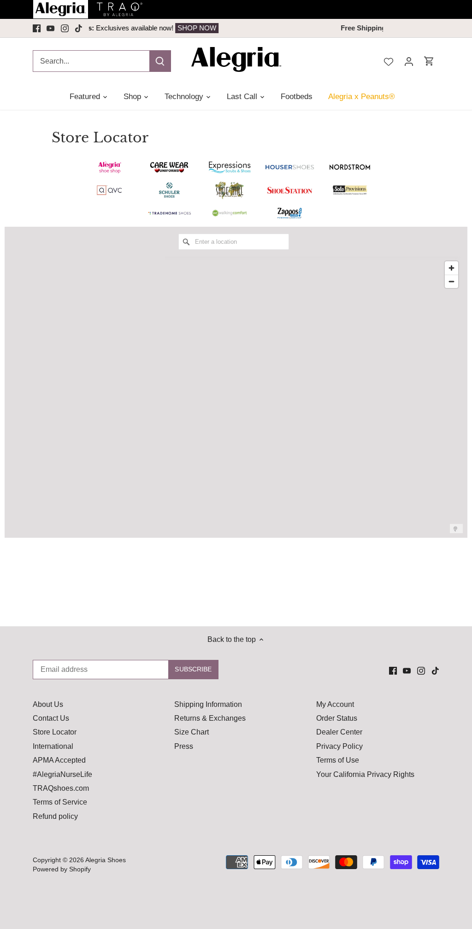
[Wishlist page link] (388, 60)
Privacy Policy (339, 746)
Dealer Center (339, 732)
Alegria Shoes (105, 860)
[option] (241, 28)
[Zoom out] (451, 281)
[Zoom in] (451, 268)
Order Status (336, 718)
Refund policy (55, 816)
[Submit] (160, 61)
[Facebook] (37, 28)
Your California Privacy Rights (365, 774)
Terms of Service (60, 802)
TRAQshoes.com (61, 788)
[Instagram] (65, 28)
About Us (48, 704)
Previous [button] (98, 28)
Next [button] (373, 28)
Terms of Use (337, 760)
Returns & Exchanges (210, 718)
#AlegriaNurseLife (62, 774)
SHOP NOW (298, 28)
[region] (314, 395)
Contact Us (51, 718)
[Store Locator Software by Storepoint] (455, 529)
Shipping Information (208, 704)
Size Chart (191, 732)
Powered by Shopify (62, 869)
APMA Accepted (59, 760)
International (53, 746)
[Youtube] (50, 28)
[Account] (409, 61)
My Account (335, 704)
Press (183, 746)
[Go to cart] (429, 61)
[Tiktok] (79, 28)
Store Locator (55, 732)
